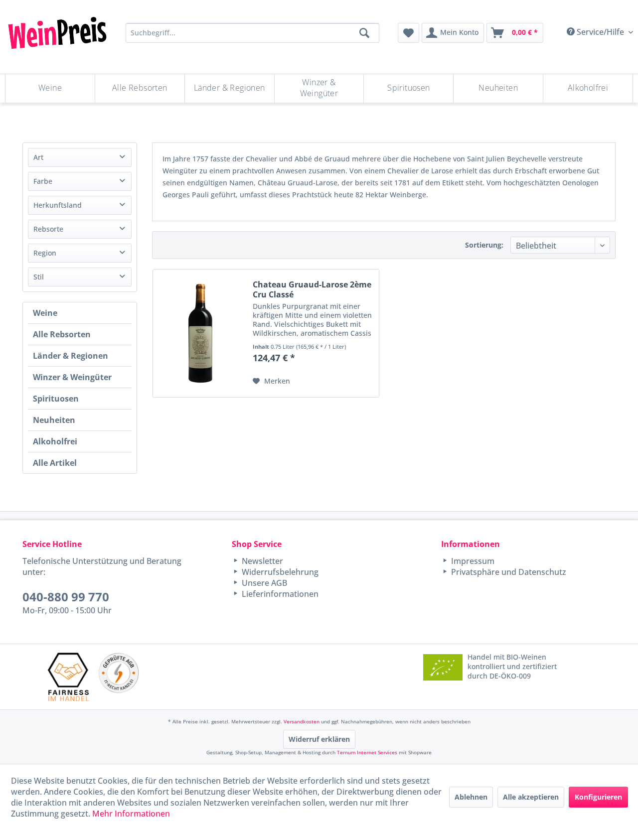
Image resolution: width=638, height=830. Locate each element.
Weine (45, 312)
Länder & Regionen (70, 355)
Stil (38, 276)
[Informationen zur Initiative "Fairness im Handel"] (68, 676)
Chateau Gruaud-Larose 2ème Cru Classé (312, 289)
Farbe (42, 181)
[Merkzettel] (408, 33)
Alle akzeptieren (531, 797)
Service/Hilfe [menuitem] (600, 31)
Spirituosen (56, 398)
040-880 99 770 (65, 596)
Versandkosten (301, 721)
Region (44, 253)
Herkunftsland (57, 205)
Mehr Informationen (131, 813)
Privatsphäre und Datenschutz (507, 571)
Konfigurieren (598, 797)
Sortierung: (484, 245)
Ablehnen (471, 797)
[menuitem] (408, 33)
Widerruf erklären (319, 739)
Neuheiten (54, 420)
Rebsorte (48, 229)
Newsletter (261, 560)
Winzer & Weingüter (72, 377)
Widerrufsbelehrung (279, 571)
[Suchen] (364, 33)
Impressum (471, 560)
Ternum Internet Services (367, 752)
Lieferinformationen (279, 593)
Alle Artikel (55, 462)
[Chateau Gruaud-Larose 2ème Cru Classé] (200, 333)
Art (38, 157)
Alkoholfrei (55, 441)
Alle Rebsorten (62, 334)
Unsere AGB (263, 582)
